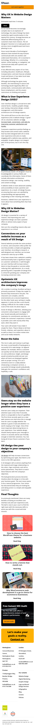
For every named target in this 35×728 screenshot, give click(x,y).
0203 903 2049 (23, 664)
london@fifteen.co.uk (26, 662)
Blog (20, 692)
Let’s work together (17, 7)
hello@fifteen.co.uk (8, 664)
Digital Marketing (24, 679)
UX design (4, 455)
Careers (21, 695)
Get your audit (9, 621)
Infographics (23, 689)
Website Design (24, 676)
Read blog (17, 541)
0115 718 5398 (6, 686)
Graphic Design (24, 682)
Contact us (17, 639)
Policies (21, 697)
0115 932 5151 (6, 666)
